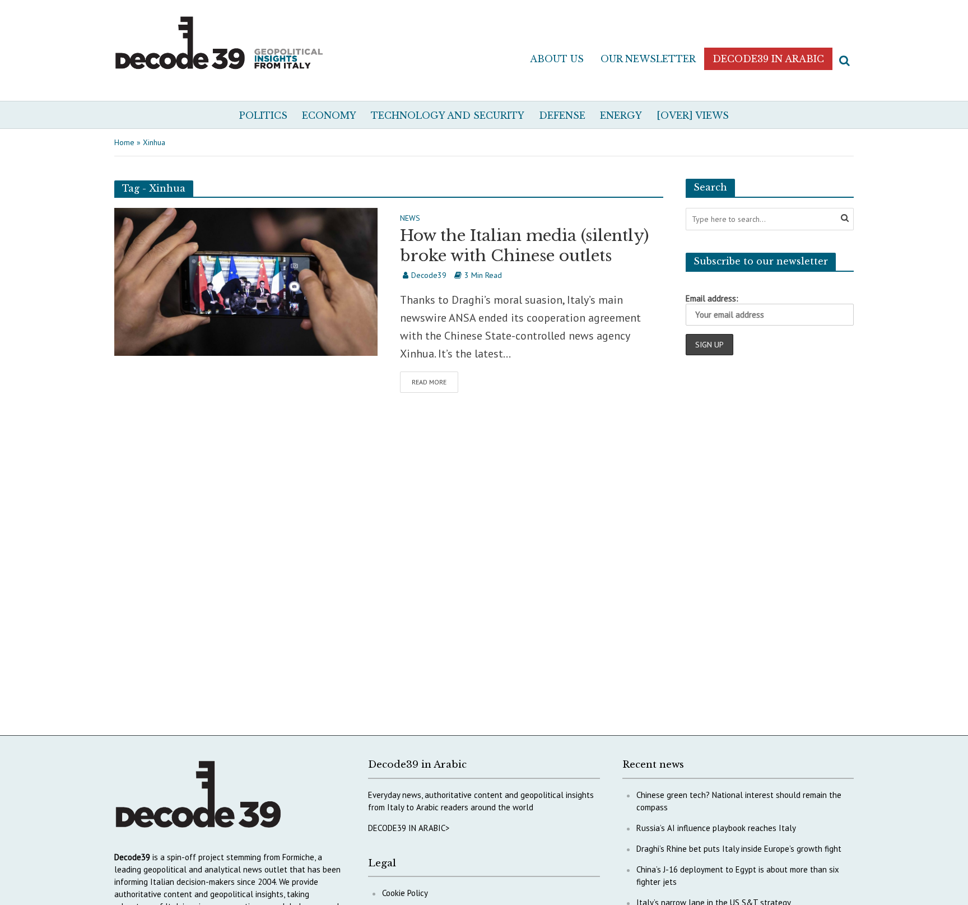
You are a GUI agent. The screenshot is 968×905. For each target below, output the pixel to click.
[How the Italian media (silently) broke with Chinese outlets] (246, 280)
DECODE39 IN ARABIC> (409, 828)
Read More (429, 382)
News (410, 218)
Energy (621, 115)
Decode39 (428, 275)
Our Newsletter (648, 58)
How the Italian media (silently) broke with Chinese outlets (524, 246)
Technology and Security (447, 115)
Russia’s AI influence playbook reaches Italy (716, 828)
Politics (263, 115)
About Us (557, 58)
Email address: (712, 298)
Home (124, 142)
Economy (329, 115)
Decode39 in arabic (768, 58)
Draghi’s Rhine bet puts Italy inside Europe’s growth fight (738, 848)
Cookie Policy (405, 893)
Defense (562, 115)
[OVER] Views (693, 115)
